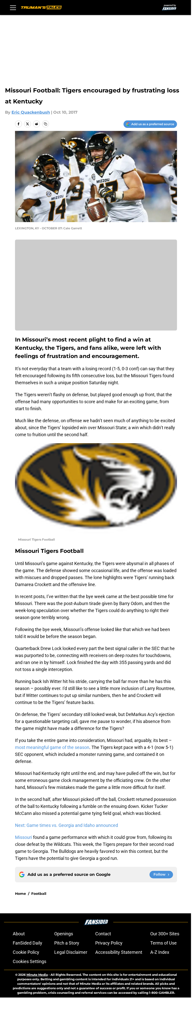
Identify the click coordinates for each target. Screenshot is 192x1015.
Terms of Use (163, 943)
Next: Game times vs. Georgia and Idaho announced (66, 825)
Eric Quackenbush (31, 112)
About (19, 933)
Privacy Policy (108, 943)
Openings (63, 933)
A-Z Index (159, 952)
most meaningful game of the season (52, 747)
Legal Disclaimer (70, 952)
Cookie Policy (26, 952)
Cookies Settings (29, 961)
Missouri (24, 837)
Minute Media (37, 975)
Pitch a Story (66, 943)
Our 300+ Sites (164, 933)
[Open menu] (13, 7)
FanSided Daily (27, 943)
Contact (103, 933)
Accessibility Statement (118, 952)
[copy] (45, 123)
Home (20, 893)
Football (38, 893)
